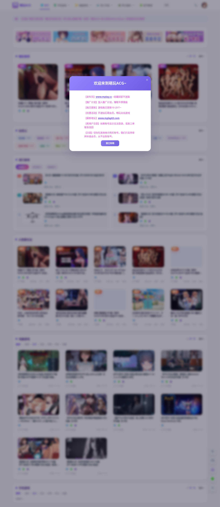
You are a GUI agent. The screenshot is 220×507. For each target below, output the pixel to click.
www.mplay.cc (104, 96)
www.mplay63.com (109, 118)
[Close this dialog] (147, 79)
